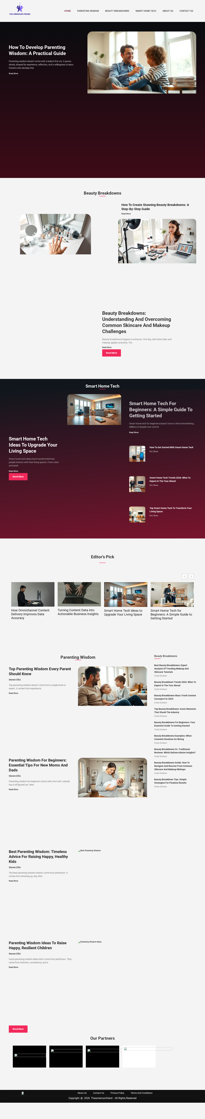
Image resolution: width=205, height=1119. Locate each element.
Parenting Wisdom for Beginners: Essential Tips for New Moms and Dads (38, 765)
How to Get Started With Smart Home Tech (171, 447)
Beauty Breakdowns (117, 11)
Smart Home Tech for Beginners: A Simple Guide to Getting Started (161, 409)
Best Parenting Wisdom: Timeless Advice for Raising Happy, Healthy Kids (38, 856)
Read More (13, 73)
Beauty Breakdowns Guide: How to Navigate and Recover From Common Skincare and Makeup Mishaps (173, 766)
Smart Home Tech (145, 11)
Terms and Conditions (141, 1093)
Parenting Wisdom (88, 11)
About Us (168, 11)
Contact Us (186, 11)
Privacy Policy (117, 1093)
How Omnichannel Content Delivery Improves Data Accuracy (30, 614)
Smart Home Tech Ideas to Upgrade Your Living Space (33, 445)
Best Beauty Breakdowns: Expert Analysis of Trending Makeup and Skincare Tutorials (171, 668)
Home (67, 11)
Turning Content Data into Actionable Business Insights (78, 612)
